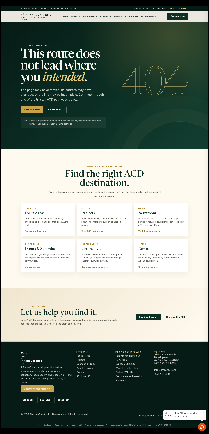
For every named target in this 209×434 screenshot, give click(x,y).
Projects (80, 359)
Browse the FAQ (175, 317)
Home (65, 16)
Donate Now (177, 16)
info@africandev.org (165, 369)
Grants (80, 372)
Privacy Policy (146, 415)
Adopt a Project (84, 368)
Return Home (32, 109)
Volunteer (120, 380)
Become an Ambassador (128, 376)
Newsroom (161, 8)
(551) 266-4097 (162, 374)
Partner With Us (124, 372)
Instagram (63, 399)
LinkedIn (28, 399)
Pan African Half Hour (144, 8)
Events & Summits (125, 363)
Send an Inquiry (148, 317)
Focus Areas (83, 355)
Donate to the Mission (37, 388)
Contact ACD (55, 109)
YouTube (45, 399)
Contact (172, 8)
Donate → (183, 8)
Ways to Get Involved (126, 368)
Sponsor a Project (86, 363)
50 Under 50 (131, 16)
